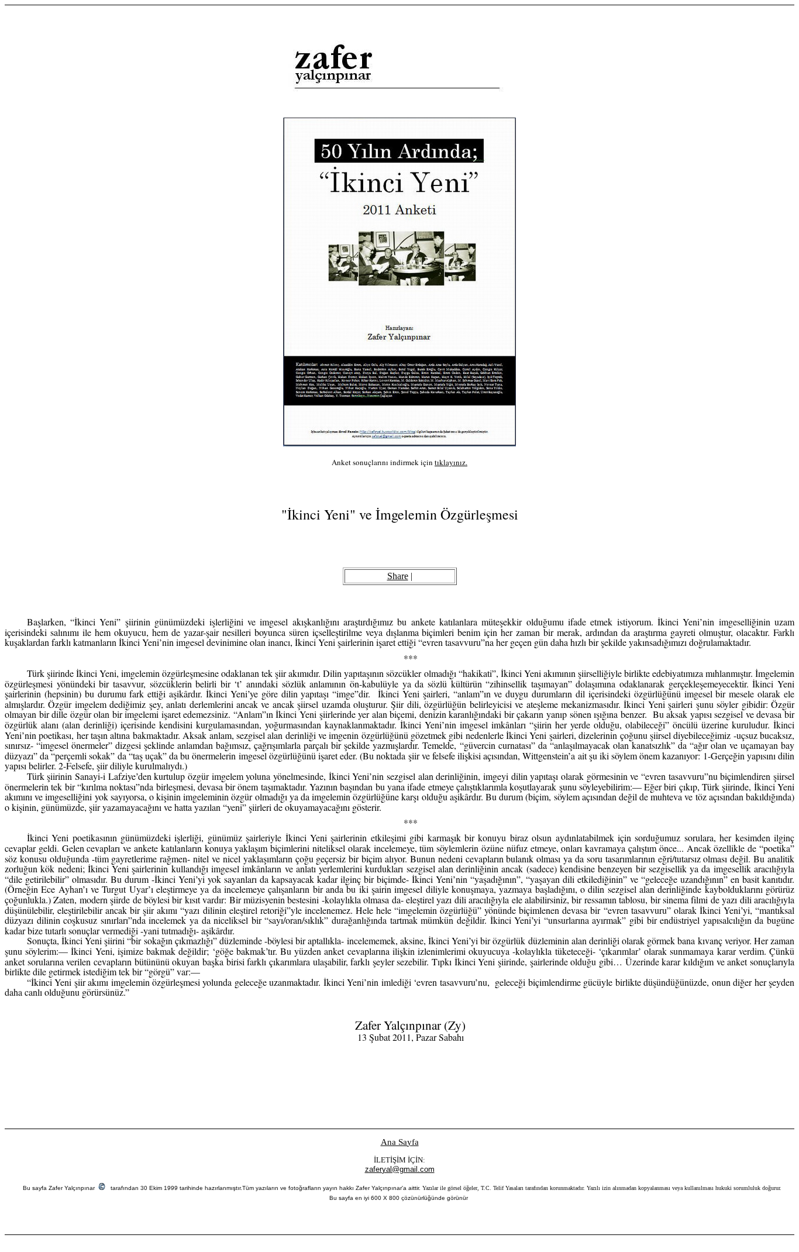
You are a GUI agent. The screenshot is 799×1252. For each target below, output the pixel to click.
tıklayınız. (451, 462)
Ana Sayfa (400, 1142)
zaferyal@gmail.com (400, 1169)
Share (397, 576)
